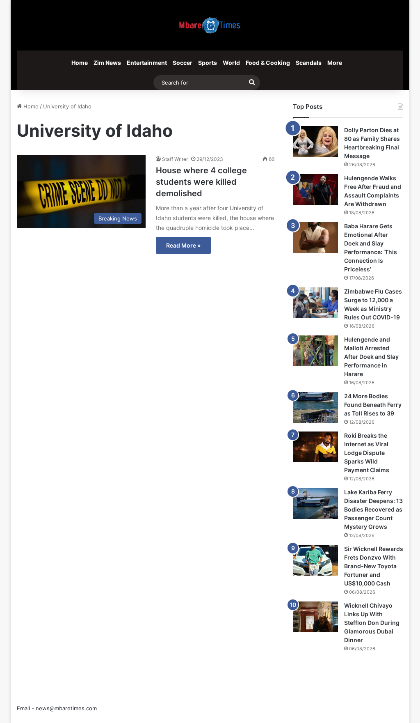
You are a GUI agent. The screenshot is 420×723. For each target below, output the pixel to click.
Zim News (107, 62)
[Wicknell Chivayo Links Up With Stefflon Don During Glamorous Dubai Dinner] (315, 616)
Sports (207, 62)
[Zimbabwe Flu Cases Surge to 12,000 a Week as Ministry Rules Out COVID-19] (315, 302)
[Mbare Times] (210, 25)
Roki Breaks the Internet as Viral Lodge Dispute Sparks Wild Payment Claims (366, 452)
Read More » (183, 245)
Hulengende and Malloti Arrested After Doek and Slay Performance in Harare (371, 356)
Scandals (309, 62)
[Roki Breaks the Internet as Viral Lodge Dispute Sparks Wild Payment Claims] (315, 447)
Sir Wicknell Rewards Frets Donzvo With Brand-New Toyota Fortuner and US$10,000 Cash (373, 566)
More (334, 62)
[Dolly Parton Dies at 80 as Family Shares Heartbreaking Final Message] (315, 141)
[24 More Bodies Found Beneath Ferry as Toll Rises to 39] (315, 407)
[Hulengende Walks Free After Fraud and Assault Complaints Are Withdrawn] (315, 189)
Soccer (182, 62)
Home (79, 62)
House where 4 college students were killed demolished (201, 181)
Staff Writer (175, 159)
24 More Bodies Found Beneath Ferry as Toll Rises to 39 (373, 404)
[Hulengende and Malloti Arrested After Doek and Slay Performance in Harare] (315, 350)
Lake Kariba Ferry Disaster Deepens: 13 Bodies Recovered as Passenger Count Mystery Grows (373, 509)
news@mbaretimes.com (66, 708)
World (231, 62)
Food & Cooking (268, 62)
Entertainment (147, 62)
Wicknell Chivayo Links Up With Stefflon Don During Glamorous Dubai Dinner (371, 622)
